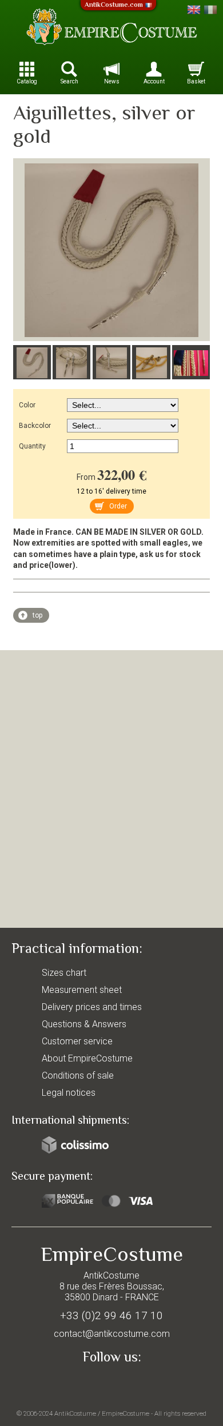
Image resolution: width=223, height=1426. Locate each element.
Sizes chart (64, 972)
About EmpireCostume (87, 1058)
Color (27, 405)
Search (69, 81)
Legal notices (68, 1092)
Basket (196, 81)
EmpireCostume (125, 1413)
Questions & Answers (84, 1024)
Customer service (77, 1041)
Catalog (27, 81)
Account (154, 81)
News (112, 81)
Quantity (32, 446)
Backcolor (35, 426)
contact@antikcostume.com (112, 1333)
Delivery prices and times (92, 1007)
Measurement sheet (82, 989)
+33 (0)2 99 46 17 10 (111, 1315)
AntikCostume (75, 1413)
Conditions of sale (78, 1075)
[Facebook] (111, 1383)
